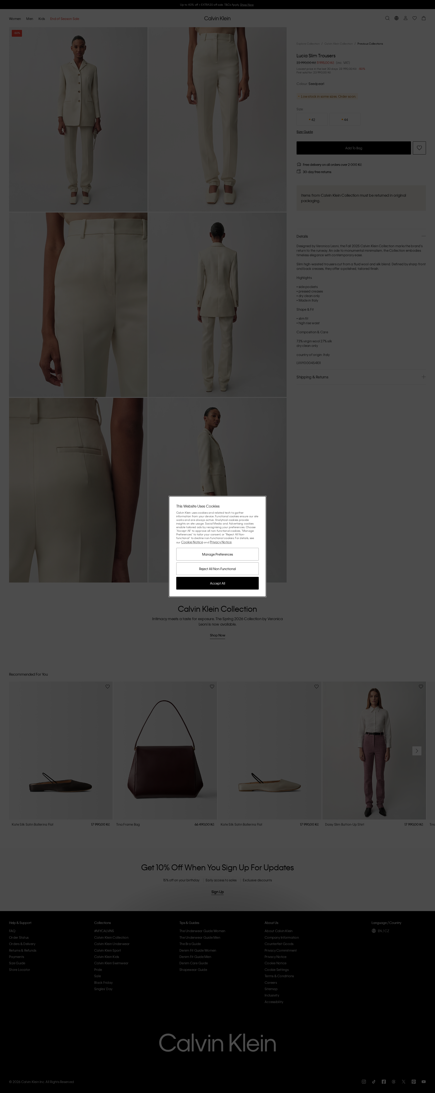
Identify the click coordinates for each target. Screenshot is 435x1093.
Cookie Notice (192, 542)
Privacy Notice (221, 542)
